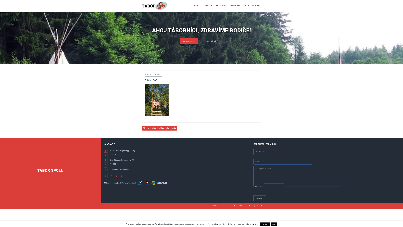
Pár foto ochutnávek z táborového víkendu (159, 128)
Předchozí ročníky (212, 41)
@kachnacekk (258, 206)
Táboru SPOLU (238, 206)
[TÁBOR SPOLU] (154, 6)
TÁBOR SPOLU (50, 170)
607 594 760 (115, 155)
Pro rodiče (235, 6)
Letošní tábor (207, 6)
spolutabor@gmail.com (119, 169)
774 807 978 (115, 164)
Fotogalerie (222, 6)
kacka (158, 74)
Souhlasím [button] (265, 224)
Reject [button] (274, 224)
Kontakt (256, 6)
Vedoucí (246, 6)
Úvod (196, 6)
